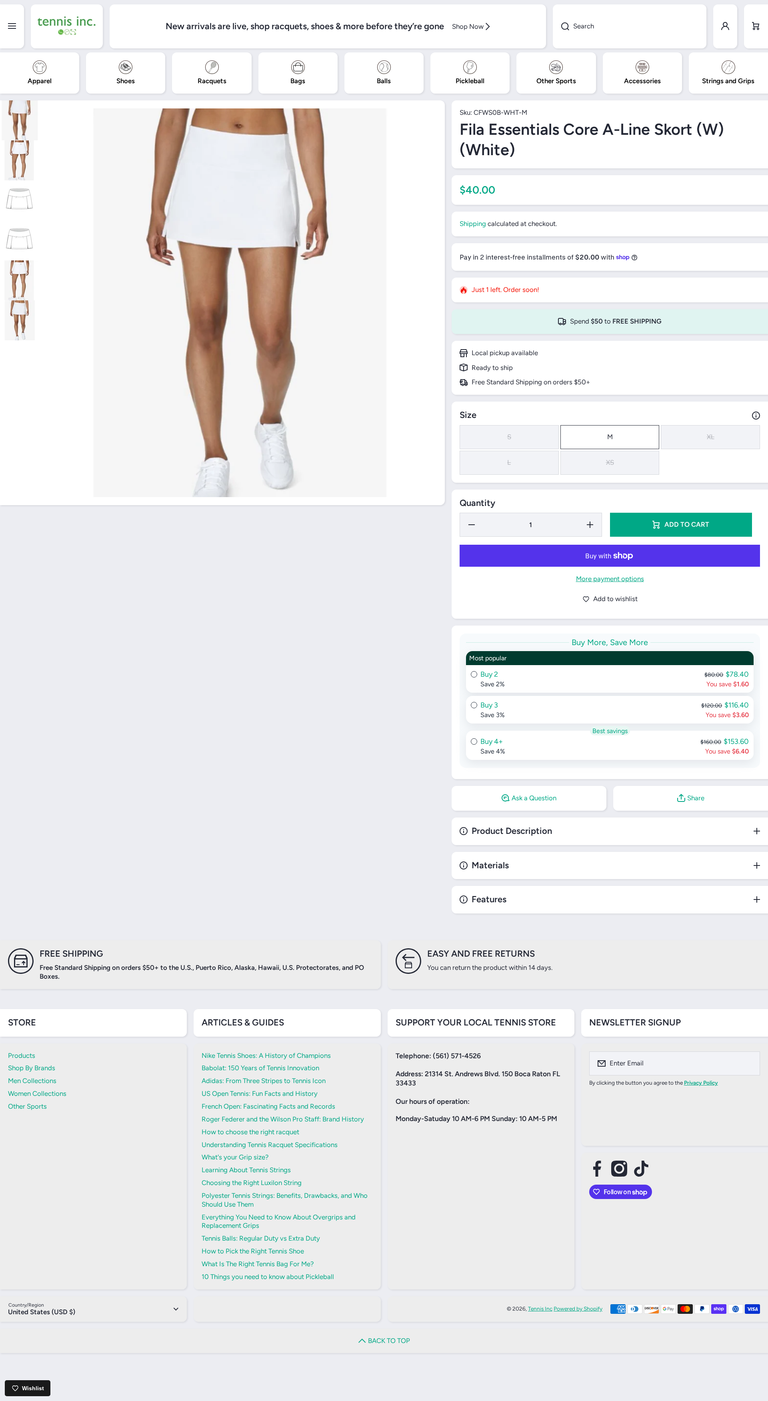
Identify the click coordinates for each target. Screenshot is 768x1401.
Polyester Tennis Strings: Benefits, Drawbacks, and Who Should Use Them (285, 1199)
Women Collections (37, 1093)
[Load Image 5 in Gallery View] (20, 280)
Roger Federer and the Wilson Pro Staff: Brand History (283, 1119)
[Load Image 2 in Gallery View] (20, 160)
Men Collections (32, 1081)
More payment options (610, 579)
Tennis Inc (540, 1308)
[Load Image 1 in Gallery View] (20, 120)
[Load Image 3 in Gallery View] (20, 200)
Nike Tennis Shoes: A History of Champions (266, 1055)
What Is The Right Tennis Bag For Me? (258, 1264)
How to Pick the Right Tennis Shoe (253, 1251)
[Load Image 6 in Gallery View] (20, 320)
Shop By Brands (31, 1068)
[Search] (561, 26)
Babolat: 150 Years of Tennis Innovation (260, 1068)
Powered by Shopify (578, 1308)
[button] (756, 26)
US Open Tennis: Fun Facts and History (260, 1093)
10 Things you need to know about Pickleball (268, 1277)
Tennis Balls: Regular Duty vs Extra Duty (261, 1238)
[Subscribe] (749, 1063)
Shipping (473, 224)
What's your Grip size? (235, 1157)
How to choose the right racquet (250, 1132)
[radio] (610, 672)
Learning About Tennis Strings (246, 1170)
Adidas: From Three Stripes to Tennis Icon (264, 1081)
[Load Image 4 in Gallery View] (20, 240)
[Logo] (67, 26)
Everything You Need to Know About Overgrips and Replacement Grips (279, 1221)
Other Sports (27, 1106)
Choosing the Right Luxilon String (252, 1183)
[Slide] (756, 416)
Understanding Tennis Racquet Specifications (270, 1145)
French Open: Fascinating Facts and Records (268, 1106)
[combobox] (629, 26)
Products (21, 1055)
